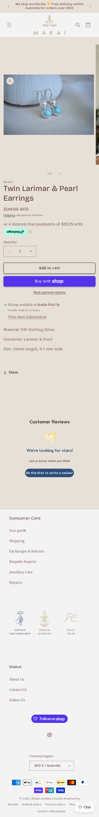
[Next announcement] (90, 6)
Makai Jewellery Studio (47, 798)
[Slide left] (39, 173)
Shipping (9, 215)
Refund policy (31, 804)
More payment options (49, 292)
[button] (9, 25)
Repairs (15, 582)
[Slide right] (60, 173)
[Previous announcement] (8, 6)
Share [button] (13, 372)
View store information (27, 317)
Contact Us (18, 690)
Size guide (17, 530)
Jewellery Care (20, 572)
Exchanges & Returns (26, 551)
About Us (16, 679)
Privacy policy (55, 804)
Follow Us (17, 700)
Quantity (10, 242)
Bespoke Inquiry (22, 562)
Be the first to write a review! (49, 473)
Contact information (51, 811)
